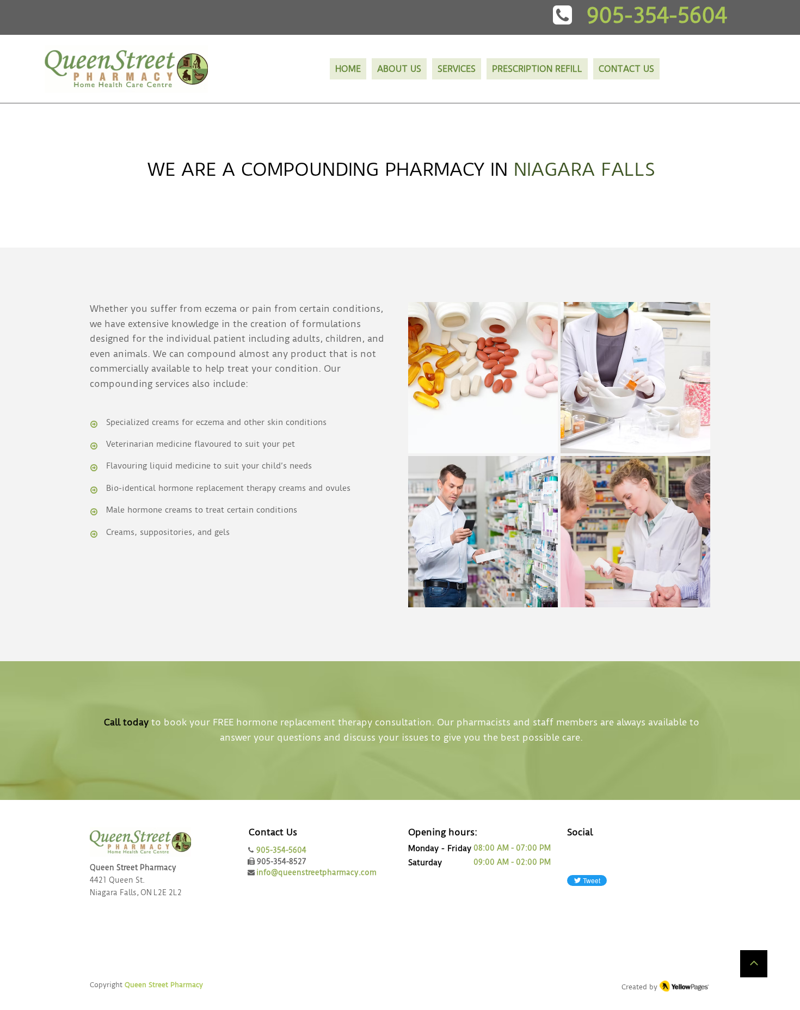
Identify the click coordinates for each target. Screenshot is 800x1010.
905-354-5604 (281, 850)
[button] (456, 68)
